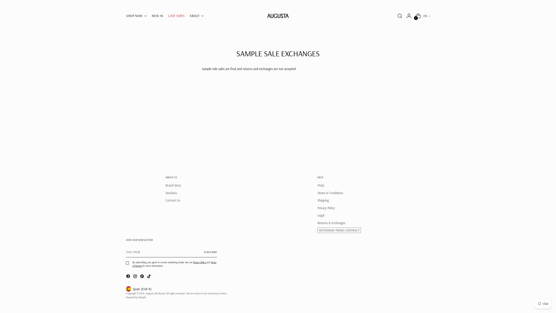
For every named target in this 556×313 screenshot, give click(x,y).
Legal (321, 215)
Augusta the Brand (155, 293)
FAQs (321, 185)
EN (425, 16)
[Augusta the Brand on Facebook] (128, 277)
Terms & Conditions (330, 193)
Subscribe (210, 252)
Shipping (323, 200)
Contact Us (172, 200)
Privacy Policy (326, 208)
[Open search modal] (399, 16)
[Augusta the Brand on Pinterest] (142, 277)
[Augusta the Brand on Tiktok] (149, 277)
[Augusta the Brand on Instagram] (135, 277)
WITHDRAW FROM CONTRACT (339, 230)
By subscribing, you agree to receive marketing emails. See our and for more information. (174, 264)
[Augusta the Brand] (278, 15)
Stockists (171, 193)
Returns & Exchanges (331, 223)
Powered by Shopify (136, 297)
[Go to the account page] (409, 16)
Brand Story (173, 185)
